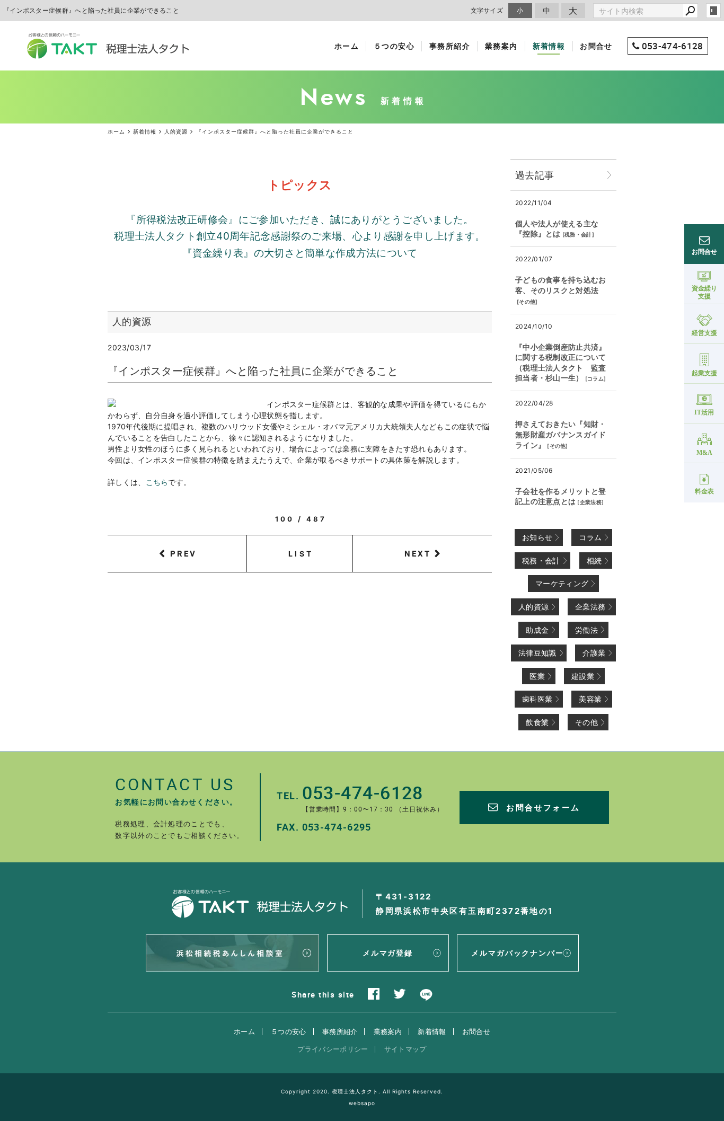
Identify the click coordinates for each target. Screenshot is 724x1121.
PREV (183, 553)
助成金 (537, 629)
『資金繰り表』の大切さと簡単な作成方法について (300, 253)
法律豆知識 (537, 652)
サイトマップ (405, 1049)
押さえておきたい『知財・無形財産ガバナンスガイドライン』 (560, 434)
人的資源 (533, 606)
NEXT (417, 553)
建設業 (582, 676)
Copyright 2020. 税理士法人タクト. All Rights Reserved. (362, 1091)
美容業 (590, 698)
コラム (595, 378)
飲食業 (537, 722)
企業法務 (591, 502)
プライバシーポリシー (332, 1049)
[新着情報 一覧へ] (609, 175)
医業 (537, 676)
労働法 (586, 629)
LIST (300, 553)
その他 (527, 301)
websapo (362, 1103)
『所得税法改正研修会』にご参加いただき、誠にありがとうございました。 (299, 220)
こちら (157, 482)
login (713, 10)
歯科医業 (537, 698)
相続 (594, 560)
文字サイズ (487, 10)
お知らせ (537, 537)
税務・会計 (578, 234)
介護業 (593, 652)
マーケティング (561, 583)
